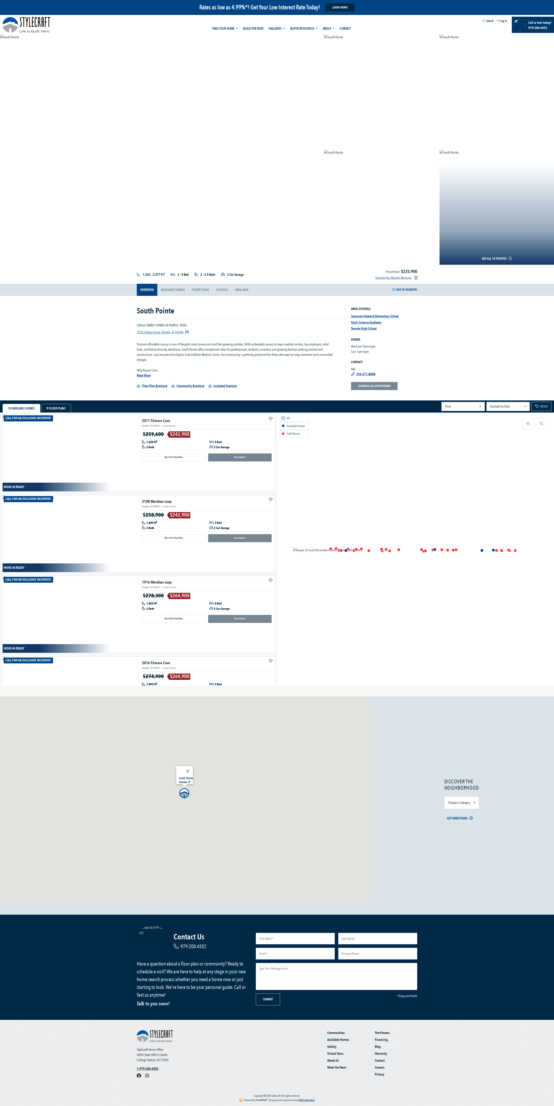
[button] (453, 550)
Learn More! (340, 7)
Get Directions (457, 818)
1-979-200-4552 (147, 1068)
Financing (381, 1039)
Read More (144, 375)
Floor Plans (200, 289)
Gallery (332, 1046)
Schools (222, 289)
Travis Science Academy (366, 322)
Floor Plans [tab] (56, 408)
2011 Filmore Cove (156, 421)
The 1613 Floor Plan (173, 457)
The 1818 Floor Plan (173, 618)
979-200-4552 (193, 946)
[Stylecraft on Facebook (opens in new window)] (141, 1075)
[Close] (188, 771)
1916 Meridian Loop (157, 582)
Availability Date (500, 406)
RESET (544, 406)
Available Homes (338, 1039)
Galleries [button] (275, 28)
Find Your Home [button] (223, 28)
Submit (268, 999)
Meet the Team (336, 1067)
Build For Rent (253, 28)
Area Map (241, 289)
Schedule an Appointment (374, 386)
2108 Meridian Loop (157, 501)
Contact (345, 28)
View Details (239, 457)
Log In (503, 21)
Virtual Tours (335, 1053)
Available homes (173, 289)
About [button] (327, 28)
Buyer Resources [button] (302, 28)
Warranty (381, 1053)
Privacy (379, 1074)
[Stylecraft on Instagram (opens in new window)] (149, 1075)
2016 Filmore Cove (156, 663)
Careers (380, 1067)
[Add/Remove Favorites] (271, 418)
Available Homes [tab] (21, 408)
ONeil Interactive (306, 1100)
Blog (378, 1046)
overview (147, 289)
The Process (382, 1032)
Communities (336, 1032)
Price (448, 406)
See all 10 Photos (494, 258)
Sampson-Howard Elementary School (375, 316)
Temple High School (364, 328)
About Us (333, 1060)
